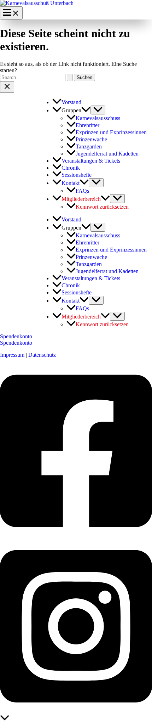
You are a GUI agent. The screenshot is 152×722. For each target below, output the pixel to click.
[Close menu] (7, 87)
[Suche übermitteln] (69, 77)
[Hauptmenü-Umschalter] (11, 12)
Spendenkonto (16, 343)
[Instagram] (76, 712)
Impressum (12, 355)
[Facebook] (76, 536)
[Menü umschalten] (97, 110)
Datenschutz (42, 355)
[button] (85, 110)
